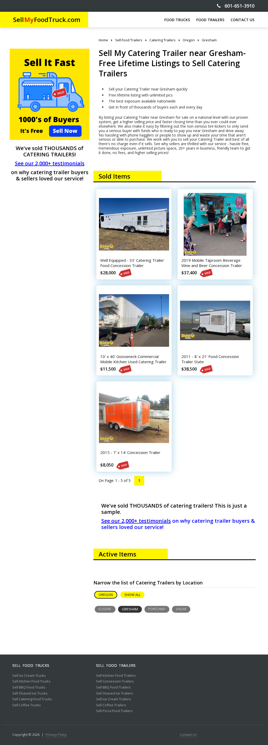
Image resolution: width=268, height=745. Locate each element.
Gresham (130, 609)
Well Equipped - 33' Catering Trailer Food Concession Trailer (132, 263)
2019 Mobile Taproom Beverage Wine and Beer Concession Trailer (211, 263)
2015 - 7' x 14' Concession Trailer (130, 452)
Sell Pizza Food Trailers (114, 711)
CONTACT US (242, 19)
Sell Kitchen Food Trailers (116, 676)
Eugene (105, 609)
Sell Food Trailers (116, 665)
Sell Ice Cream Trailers (113, 699)
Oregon (106, 594)
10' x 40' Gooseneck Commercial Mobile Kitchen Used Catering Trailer (133, 359)
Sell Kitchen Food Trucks (31, 681)
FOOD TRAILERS (210, 19)
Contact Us (188, 735)
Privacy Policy (56, 735)
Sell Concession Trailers (115, 681)
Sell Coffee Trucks (26, 705)
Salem (181, 609)
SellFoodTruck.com (46, 19)
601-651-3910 (237, 6)
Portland (156, 609)
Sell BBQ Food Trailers (113, 687)
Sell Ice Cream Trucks (29, 676)
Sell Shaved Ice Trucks (30, 693)
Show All (132, 594)
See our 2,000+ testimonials (50, 163)
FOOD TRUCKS (177, 19)
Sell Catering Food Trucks (32, 699)
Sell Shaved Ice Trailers (114, 693)
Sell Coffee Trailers (111, 705)
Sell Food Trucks (30, 665)
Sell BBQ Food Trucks (29, 687)
